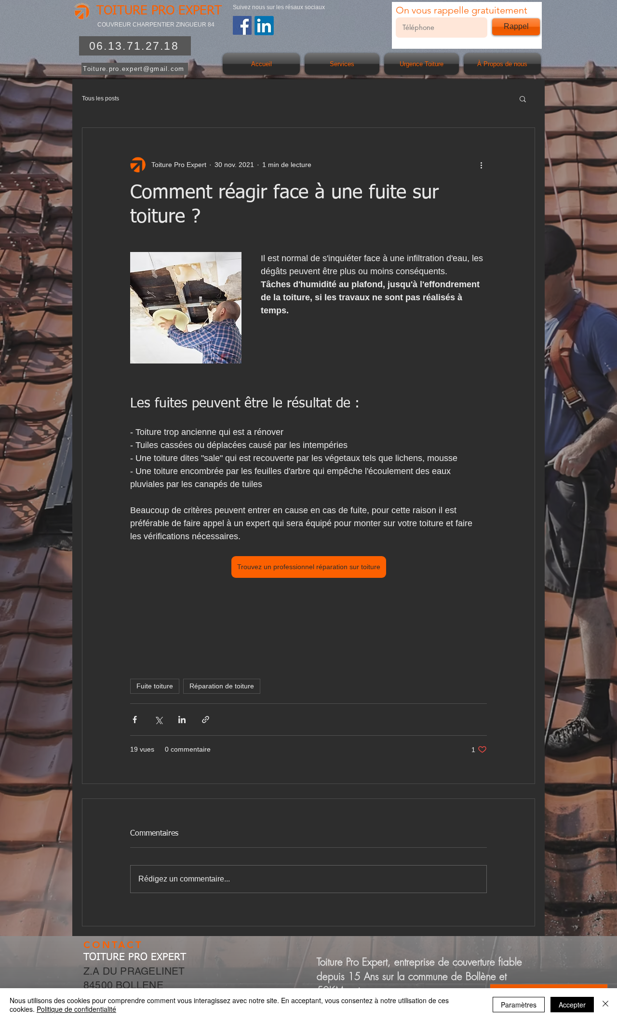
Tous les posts (100, 98)
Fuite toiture (154, 686)
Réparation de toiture (221, 686)
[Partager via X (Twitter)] (158, 719)
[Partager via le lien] (205, 719)
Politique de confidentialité (76, 1009)
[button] (522, 98)
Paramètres (519, 1004)
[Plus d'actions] (481, 164)
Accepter (572, 1004)
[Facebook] (242, 25)
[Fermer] (605, 1004)
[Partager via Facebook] (134, 719)
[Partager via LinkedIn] (182, 719)
